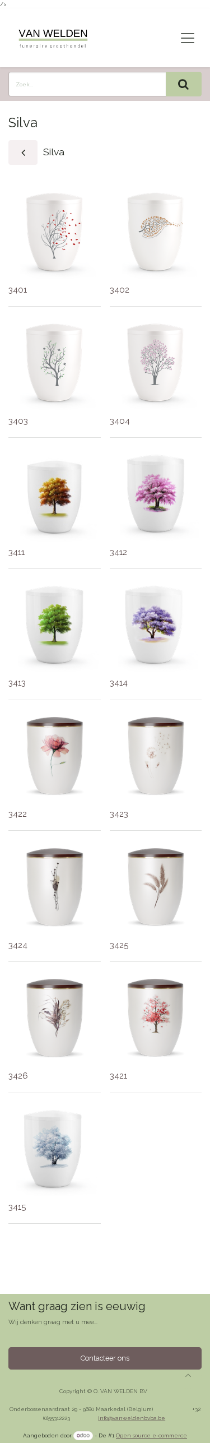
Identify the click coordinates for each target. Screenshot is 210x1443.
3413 (17, 683)
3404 (120, 421)
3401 (17, 290)
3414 (119, 683)
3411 (16, 552)
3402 (119, 290)
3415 (17, 1207)
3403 (18, 421)
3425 (119, 945)
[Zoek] (184, 84)
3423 (119, 814)
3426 (18, 1076)
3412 (118, 552)
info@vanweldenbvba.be (131, 1418)
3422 (17, 814)
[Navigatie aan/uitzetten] (188, 38)
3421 (118, 1076)
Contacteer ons (105, 1358)
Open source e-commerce (151, 1435)
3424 (17, 945)
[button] (188, 1375)
